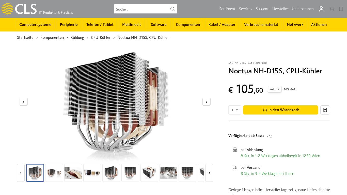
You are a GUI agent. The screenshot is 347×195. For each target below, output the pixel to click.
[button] (280, 110)
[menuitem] (227, 9)
